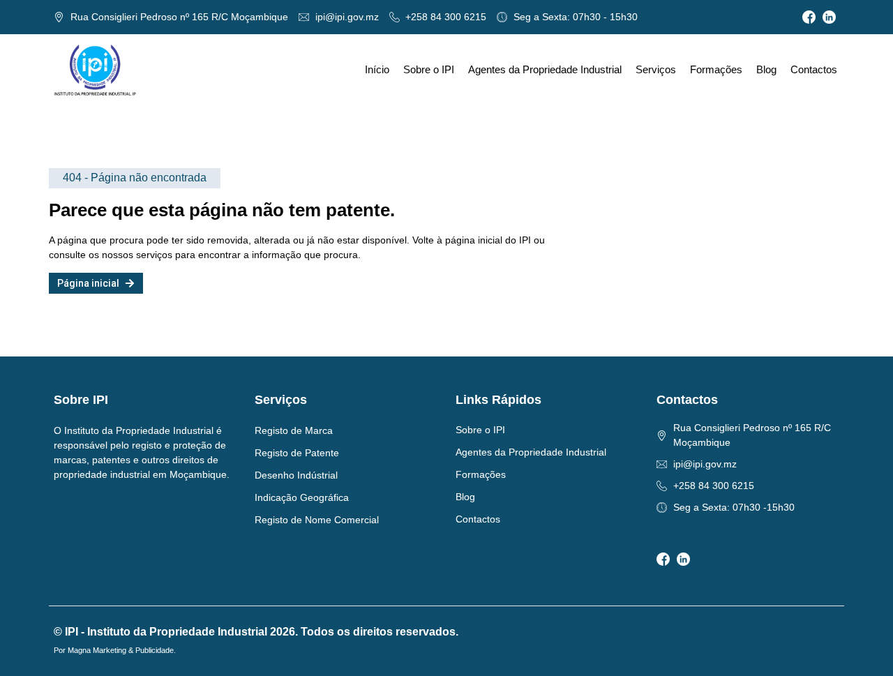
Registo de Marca (294, 430)
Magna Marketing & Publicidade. (122, 650)
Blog (766, 69)
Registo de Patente (297, 452)
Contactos (813, 69)
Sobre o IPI (428, 69)
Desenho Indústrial (296, 475)
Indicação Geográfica (302, 497)
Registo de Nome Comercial (317, 519)
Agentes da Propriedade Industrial (545, 69)
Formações (716, 69)
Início (377, 69)
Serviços (656, 69)
